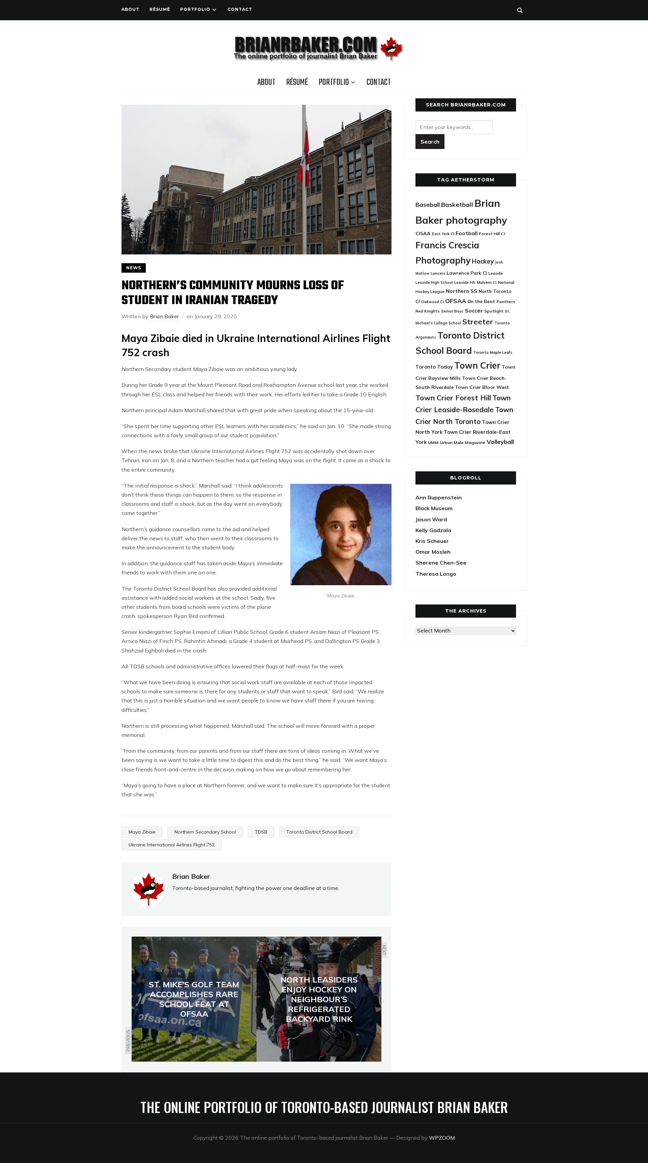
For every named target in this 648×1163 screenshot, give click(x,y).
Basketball (457, 204)
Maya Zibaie (142, 832)
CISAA (423, 233)
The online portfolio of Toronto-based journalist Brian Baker (324, 1107)
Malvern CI (486, 282)
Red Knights (427, 311)
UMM (433, 442)
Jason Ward (431, 519)
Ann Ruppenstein (438, 497)
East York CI (443, 233)
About (130, 9)
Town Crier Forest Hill (453, 397)
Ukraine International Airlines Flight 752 (172, 845)
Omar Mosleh (433, 551)
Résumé (160, 9)
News (133, 267)
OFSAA (455, 300)
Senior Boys (452, 311)
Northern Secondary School (205, 832)
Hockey (483, 261)
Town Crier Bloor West (482, 387)
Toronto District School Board (319, 832)
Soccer (474, 310)
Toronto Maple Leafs (492, 352)
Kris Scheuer (432, 541)
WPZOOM (442, 1137)
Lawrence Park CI (467, 273)
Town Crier (477, 365)
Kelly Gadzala (433, 530)
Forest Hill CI (492, 233)
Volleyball (500, 441)
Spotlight (494, 311)
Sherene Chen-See (440, 562)
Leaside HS (465, 282)
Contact (239, 9)
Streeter (477, 321)
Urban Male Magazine (462, 442)
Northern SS (461, 291)
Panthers (505, 301)
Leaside (495, 273)
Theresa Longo (435, 573)
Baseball (427, 204)
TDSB (261, 832)
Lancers (438, 273)
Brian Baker (164, 316)
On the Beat (481, 301)
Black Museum (434, 508)
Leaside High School (434, 282)
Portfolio (195, 9)
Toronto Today (434, 367)
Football (467, 233)
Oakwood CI (432, 301)
